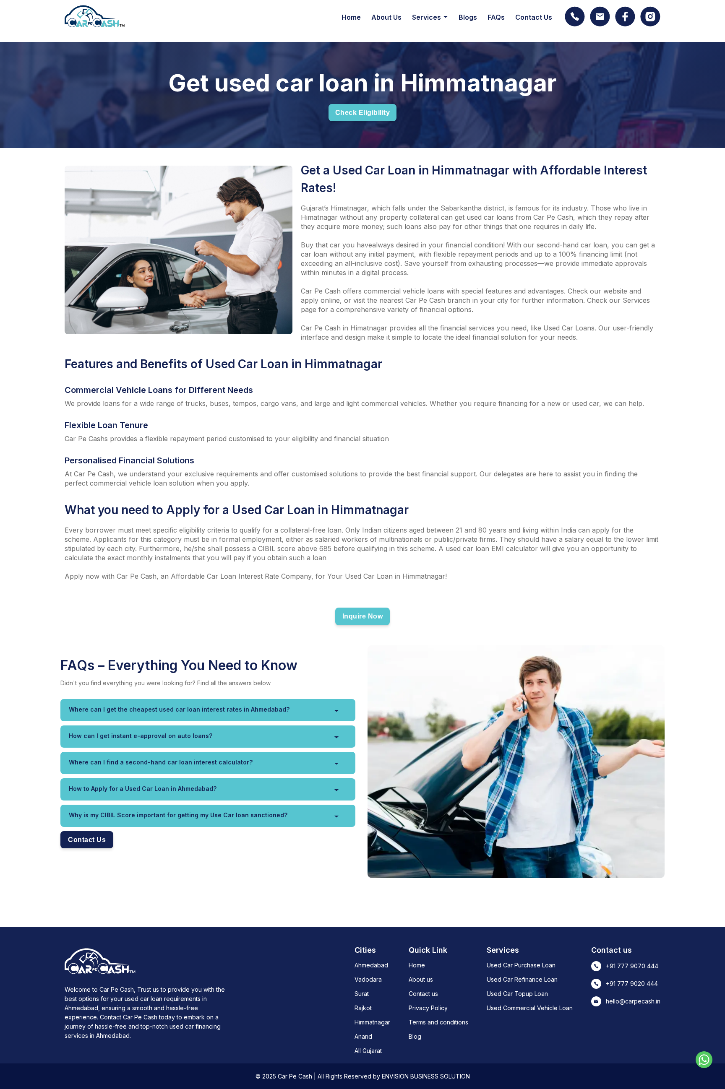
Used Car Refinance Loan (522, 979)
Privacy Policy (428, 1007)
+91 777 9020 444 (632, 983)
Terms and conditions (438, 1022)
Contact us (423, 993)
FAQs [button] (496, 17)
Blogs (468, 17)
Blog (415, 1036)
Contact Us (533, 17)
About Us (386, 17)
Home (351, 17)
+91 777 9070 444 (632, 965)
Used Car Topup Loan (517, 993)
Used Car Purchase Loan (521, 965)
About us (421, 979)
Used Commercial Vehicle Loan (530, 1007)
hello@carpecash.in (633, 1001)
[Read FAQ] (336, 711)
